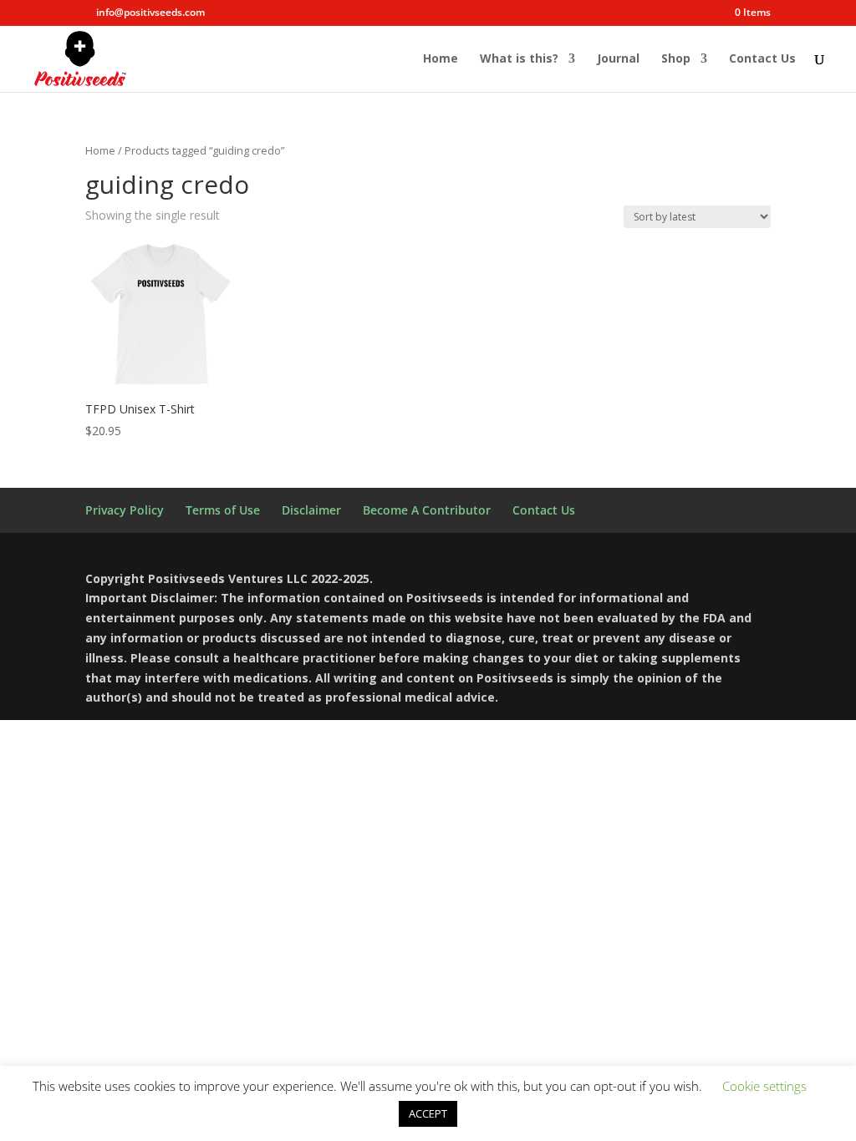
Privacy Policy (124, 510)
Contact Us (762, 59)
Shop (675, 59)
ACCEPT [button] (428, 1113)
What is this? (519, 59)
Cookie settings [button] (764, 1086)
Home (440, 59)
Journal (618, 59)
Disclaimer (311, 510)
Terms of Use (223, 510)
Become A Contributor (427, 510)
